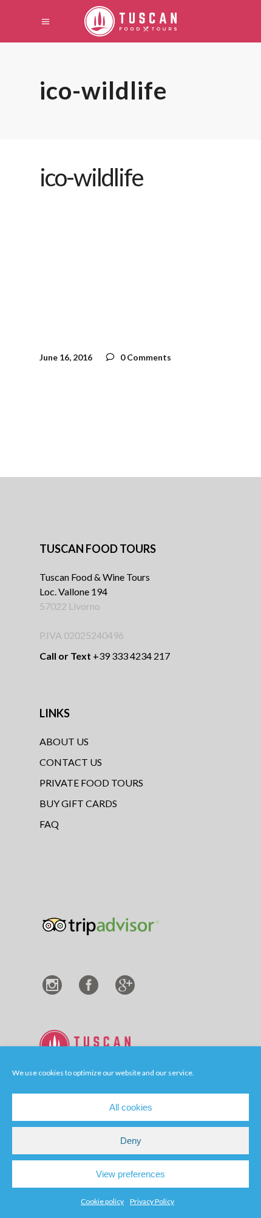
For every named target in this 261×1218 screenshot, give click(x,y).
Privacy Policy (152, 1201)
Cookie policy (102, 1201)
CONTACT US (70, 762)
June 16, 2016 (65, 357)
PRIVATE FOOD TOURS (91, 782)
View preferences (130, 1174)
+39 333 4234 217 (104, 655)
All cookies (130, 1107)
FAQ (49, 824)
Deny (130, 1140)
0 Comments (144, 357)
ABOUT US (64, 741)
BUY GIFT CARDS (78, 803)
